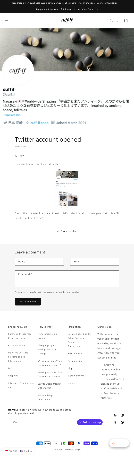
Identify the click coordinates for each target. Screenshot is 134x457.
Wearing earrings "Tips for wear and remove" (50, 362)
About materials (16, 345)
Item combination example (47, 335)
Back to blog (69, 231)
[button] (6, 20)
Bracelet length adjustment (46, 397)
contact (72, 382)
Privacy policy (75, 360)
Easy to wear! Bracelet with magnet (49, 385)
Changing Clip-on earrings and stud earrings (47, 349)
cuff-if (61, 449)
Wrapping (13, 375)
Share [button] (21, 155)
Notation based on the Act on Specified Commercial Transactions (80, 340)
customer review (76, 375)
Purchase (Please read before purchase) (20, 335)
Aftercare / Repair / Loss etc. (21, 384)
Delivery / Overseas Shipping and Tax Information (18, 356)
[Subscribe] (63, 422)
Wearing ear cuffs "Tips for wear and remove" (50, 374)
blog (70, 368)
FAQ (10, 368)
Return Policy (75, 353)
